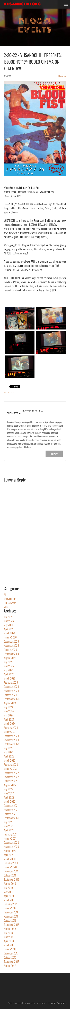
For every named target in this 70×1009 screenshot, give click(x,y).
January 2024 (10, 732)
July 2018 (8, 933)
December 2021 (11, 805)
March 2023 (9, 760)
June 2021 (8, 826)
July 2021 (8, 822)
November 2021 (11, 810)
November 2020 (11, 847)
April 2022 (9, 797)
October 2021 (10, 814)
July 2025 (8, 662)
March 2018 (9, 945)
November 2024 (11, 691)
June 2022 (9, 793)
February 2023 (11, 764)
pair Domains (59, 1003)
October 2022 (10, 781)
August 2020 (10, 851)
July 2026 (8, 617)
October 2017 (10, 957)
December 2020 (11, 842)
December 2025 (11, 641)
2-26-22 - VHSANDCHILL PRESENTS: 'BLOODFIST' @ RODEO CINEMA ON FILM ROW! (33, 62)
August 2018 (10, 929)
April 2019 (9, 896)
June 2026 (9, 621)
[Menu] (66, 4)
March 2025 (9, 678)
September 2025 (12, 654)
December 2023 (11, 736)
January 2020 (10, 867)
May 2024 (8, 715)
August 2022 (10, 785)
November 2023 (11, 740)
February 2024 (11, 728)
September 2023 (12, 744)
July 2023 (8, 748)
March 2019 (9, 900)
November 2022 (11, 777)
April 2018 (9, 941)
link (20, 413)
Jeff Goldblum (10, 599)
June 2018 (8, 937)
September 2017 (11, 961)
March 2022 (9, 801)
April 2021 (9, 830)
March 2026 (9, 633)
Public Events (10, 603)
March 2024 (9, 723)
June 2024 (9, 711)
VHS (6, 607)
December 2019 (11, 871)
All (5, 594)
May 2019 (8, 892)
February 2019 (11, 904)
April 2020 (9, 855)
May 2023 (8, 752)
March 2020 (9, 859)
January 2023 (10, 769)
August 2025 (10, 658)
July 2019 (8, 888)
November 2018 (11, 916)
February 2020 (11, 863)
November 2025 (11, 645)
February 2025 (11, 682)
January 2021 (10, 838)
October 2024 (10, 695)
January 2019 (10, 908)
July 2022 (8, 789)
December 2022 (11, 773)
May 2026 (8, 625)
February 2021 (11, 834)
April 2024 (9, 719)
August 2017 (10, 966)
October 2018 (10, 920)
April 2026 (9, 629)
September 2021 (11, 818)
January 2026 (10, 637)
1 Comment (62, 76)
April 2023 (9, 756)
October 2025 (10, 650)
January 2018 (10, 949)
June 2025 (9, 666)
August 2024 (10, 703)
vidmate (12, 413)
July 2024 (8, 707)
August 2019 (10, 883)
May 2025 (8, 670)
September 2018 (11, 924)
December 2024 (11, 686)
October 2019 (10, 875)
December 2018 (11, 912)
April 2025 (9, 674)
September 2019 (11, 879)
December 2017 (11, 953)
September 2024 (12, 699)
